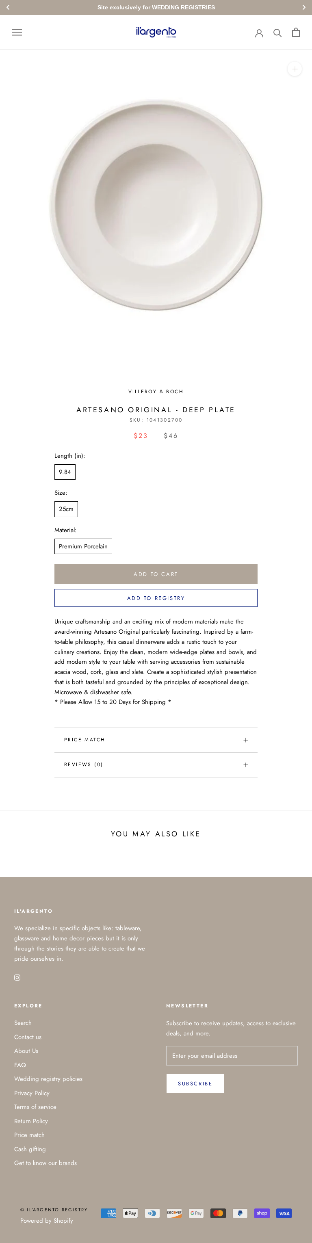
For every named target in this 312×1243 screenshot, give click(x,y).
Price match (84, 739)
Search (23, 1022)
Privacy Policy (32, 1093)
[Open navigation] (17, 32)
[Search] (277, 32)
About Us (26, 1050)
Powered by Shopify (46, 1220)
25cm (66, 509)
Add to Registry (156, 598)
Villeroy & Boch (156, 391)
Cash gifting (30, 1149)
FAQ (20, 1065)
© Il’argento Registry (54, 1209)
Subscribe (195, 1083)
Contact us (27, 1037)
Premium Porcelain (83, 546)
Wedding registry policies (48, 1078)
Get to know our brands (45, 1163)
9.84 (65, 472)
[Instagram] (17, 977)
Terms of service (35, 1106)
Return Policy (31, 1121)
